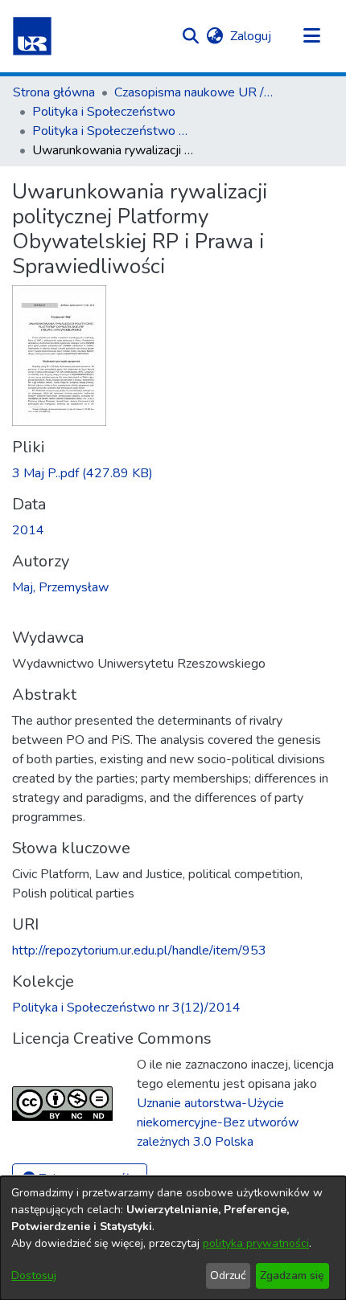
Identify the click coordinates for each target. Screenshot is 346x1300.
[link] (82, 473)
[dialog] (173, 1238)
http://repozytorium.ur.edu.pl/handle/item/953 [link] (139, 950)
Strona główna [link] (54, 92)
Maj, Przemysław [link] (60, 587)
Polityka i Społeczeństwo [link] (103, 112)
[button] (32, 36)
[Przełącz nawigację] (311, 36)
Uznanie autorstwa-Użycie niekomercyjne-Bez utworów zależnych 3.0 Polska (218, 1122)
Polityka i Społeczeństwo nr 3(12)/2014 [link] (112, 131)
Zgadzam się (292, 1275)
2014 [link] (28, 530)
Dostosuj (33, 1275)
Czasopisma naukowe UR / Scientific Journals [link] (194, 92)
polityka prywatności (256, 1243)
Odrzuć (227, 1275)
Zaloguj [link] (251, 36)
